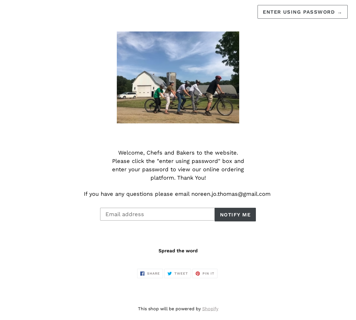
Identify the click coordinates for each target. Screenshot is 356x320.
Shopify (210, 308)
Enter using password (302, 12)
